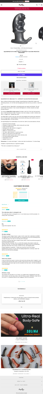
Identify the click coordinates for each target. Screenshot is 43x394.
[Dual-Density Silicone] (21, 325)
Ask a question (21, 149)
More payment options (21, 77)
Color (21, 59)
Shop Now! (27, 1)
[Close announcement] (41, 1)
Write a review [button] (21, 200)
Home (12, 48)
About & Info (21, 381)
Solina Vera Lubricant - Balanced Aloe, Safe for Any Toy (12, 90)
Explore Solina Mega (21, 342)
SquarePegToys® (21, 50)
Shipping (17, 56)
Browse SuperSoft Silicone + (21, 373)
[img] (5, 207)
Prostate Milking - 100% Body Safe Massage (23, 48)
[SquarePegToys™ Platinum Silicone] (21, 356)
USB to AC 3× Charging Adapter (31, 89)
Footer (21, 377)
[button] (15, 192)
